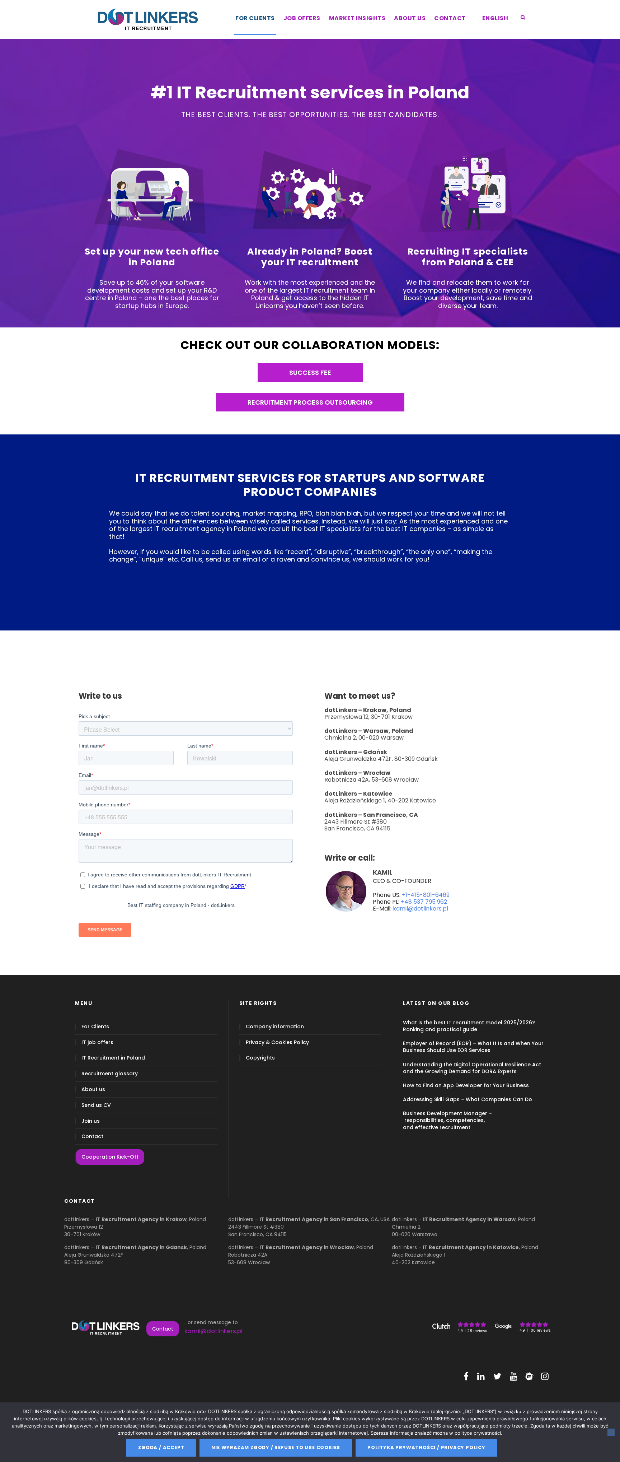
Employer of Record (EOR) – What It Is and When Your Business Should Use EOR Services (473, 1047)
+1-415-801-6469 (426, 895)
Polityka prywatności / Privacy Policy (426, 1447)
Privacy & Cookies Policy (277, 1042)
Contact (92, 1136)
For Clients (95, 1026)
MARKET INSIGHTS (357, 18)
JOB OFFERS (301, 18)
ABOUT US (410, 18)
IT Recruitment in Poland (113, 1058)
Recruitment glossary (109, 1074)
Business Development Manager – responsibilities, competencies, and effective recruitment (447, 1120)
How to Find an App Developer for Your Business (466, 1085)
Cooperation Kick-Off (109, 1156)
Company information (275, 1026)
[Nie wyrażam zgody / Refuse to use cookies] (611, 1432)
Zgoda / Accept (161, 1447)
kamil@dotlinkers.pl (420, 908)
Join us (90, 1121)
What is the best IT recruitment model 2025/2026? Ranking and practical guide (469, 1026)
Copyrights (260, 1058)
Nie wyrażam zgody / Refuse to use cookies (275, 1447)
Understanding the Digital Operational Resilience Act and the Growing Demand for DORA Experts (472, 1068)
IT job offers (97, 1042)
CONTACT (450, 18)
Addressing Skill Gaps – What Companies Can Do (467, 1099)
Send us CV (96, 1105)
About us (93, 1089)
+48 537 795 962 (424, 902)
